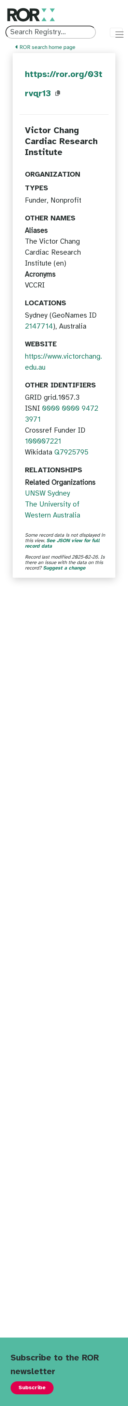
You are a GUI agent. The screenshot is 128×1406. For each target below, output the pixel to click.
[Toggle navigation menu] (116, 32)
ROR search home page (46, 47)
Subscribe (32, 1388)
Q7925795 (71, 452)
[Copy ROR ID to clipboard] (57, 93)
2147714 (39, 326)
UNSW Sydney (47, 493)
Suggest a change (64, 568)
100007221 (43, 441)
